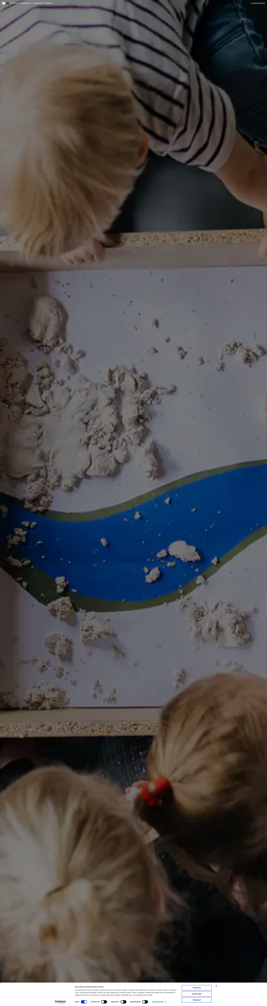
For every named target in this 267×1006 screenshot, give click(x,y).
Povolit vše (197, 988)
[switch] (104, 1001)
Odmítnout (197, 1000)
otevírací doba (259, 3)
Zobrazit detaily (158, 1002)
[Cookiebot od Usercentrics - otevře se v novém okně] (61, 1001)
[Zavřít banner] (216, 985)
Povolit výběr (197, 994)
